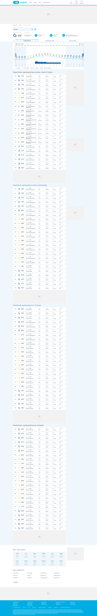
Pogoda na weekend (72, 40)
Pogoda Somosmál (57, 573)
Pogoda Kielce (15, 603)
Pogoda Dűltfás (29, 573)
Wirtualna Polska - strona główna (16, 2)
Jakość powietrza (46, 2)
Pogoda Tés (29, 575)
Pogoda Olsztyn (72, 603)
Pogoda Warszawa (73, 604)
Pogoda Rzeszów (44, 604)
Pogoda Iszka (15, 575)
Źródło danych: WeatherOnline (65, 607)
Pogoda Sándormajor (57, 575)
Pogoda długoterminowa (49, 40)
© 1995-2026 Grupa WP (16, 607)
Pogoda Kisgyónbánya (44, 577)
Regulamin (50, 607)
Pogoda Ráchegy (15, 573)
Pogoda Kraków (29, 603)
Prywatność (34, 607)
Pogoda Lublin (43, 603)
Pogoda (23, 2)
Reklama (24, 607)
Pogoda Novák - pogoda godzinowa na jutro (25, 185)
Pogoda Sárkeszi (43, 575)
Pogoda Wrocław (15, 605)
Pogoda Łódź (58, 603)
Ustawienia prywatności (42, 607)
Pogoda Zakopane (30, 605)
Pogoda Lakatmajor (44, 573)
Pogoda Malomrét (56, 577)
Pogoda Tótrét (29, 577)
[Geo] (35, 29)
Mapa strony (56, 607)
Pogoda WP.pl (15, 25)
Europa (35, 2)
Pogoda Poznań (29, 604)
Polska (30, 2)
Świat (40, 2)
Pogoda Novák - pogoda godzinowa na (23, 305)
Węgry (20, 25)
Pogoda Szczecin (58, 604)
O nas (29, 607)
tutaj (34, 614)
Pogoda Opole (15, 604)
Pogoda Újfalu (15, 577)
